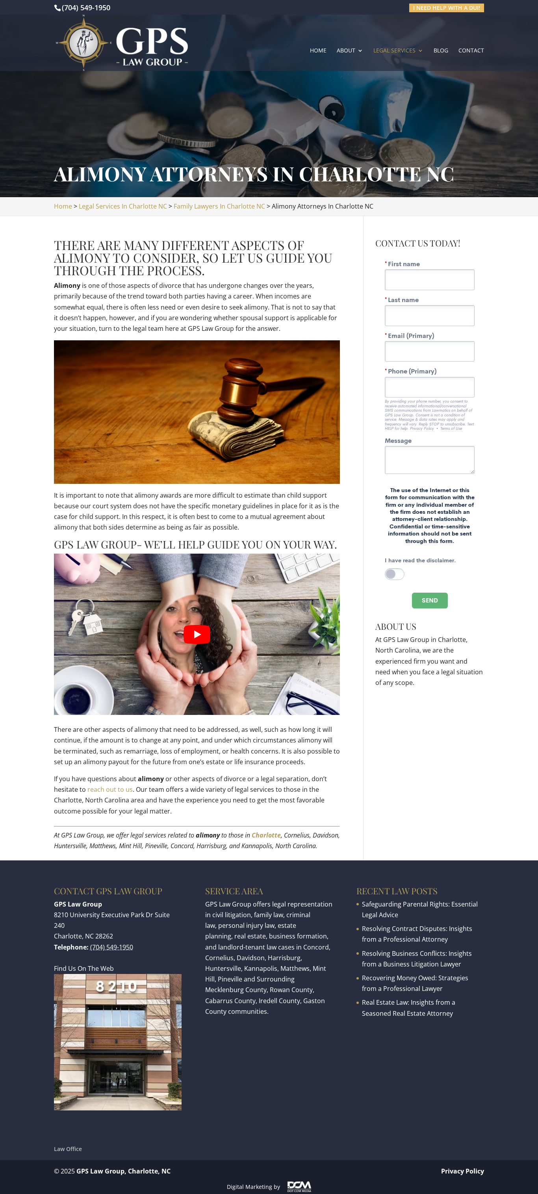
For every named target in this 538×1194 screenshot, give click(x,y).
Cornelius (219, 957)
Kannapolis (260, 968)
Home (318, 51)
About (346, 51)
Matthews (295, 968)
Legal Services (394, 51)
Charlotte (266, 835)
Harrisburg (284, 957)
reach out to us (110, 789)
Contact (471, 51)
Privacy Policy (462, 1171)
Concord (316, 947)
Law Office (68, 1149)
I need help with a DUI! (446, 7)
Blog (441, 51)
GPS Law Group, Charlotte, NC (123, 1171)
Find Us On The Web (84, 968)
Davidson (251, 957)
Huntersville (223, 968)
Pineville (230, 979)
